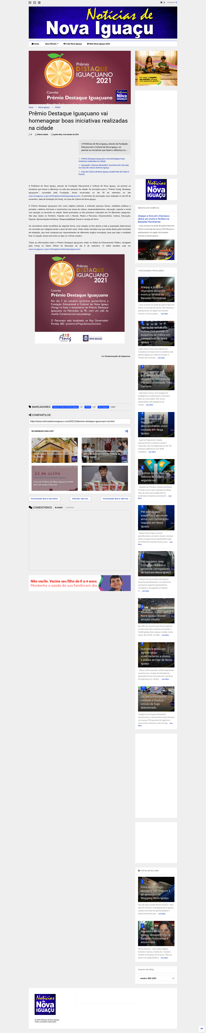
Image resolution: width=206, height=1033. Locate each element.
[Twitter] (34, 2)
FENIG (57, 107)
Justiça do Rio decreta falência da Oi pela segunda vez (155, 476)
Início (36, 44)
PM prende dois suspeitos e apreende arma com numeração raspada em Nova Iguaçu (154, 519)
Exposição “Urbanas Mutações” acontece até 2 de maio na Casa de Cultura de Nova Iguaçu (104, 454)
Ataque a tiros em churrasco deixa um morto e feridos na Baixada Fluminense (153, 218)
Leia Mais (164, 314)
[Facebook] (30, 2)
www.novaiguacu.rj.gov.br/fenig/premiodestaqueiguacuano (54, 196)
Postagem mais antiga (116, 499)
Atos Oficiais (50, 44)
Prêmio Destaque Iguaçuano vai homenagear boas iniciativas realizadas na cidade (54, 454)
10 (143, 687)
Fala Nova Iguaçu (74, 44)
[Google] (39, 2)
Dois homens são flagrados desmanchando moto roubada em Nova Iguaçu (154, 426)
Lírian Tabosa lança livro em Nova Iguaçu (104, 485)
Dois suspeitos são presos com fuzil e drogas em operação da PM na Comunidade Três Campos (156, 379)
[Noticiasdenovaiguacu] (44, 2)
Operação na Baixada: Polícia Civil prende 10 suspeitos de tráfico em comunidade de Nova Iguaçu (155, 335)
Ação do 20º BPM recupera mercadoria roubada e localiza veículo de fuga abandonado (154, 700)
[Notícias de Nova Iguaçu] (103, 37)
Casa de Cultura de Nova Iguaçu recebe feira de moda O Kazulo (53, 483)
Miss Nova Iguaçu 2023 (99, 44)
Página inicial (80, 499)
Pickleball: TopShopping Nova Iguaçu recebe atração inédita (156, 615)
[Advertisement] (52, 159)
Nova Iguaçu (44, 107)
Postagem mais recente (44, 499)
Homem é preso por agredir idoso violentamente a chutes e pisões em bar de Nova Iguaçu (156, 656)
